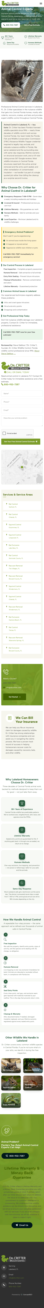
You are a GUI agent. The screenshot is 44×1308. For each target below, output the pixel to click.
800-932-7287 (12, 25)
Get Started (13, 697)
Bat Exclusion (13, 546)
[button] (22, 467)
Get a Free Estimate (32, 25)
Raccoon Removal (15, 567)
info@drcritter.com (13, 687)
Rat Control (13, 505)
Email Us (23, 1225)
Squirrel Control (14, 526)
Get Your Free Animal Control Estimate (19, 442)
